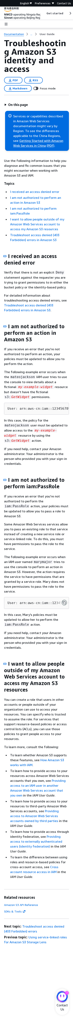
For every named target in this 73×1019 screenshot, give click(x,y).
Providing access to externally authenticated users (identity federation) (36, 841)
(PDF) (50, 146)
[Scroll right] (70, 13)
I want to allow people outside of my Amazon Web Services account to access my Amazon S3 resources (37, 224)
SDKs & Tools (13, 911)
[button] (16, 105)
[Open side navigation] (6, 24)
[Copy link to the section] (4, 256)
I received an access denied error (34, 192)
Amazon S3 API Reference (21, 905)
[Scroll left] (43, 13)
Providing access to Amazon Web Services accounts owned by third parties (34, 816)
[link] (47, 34)
